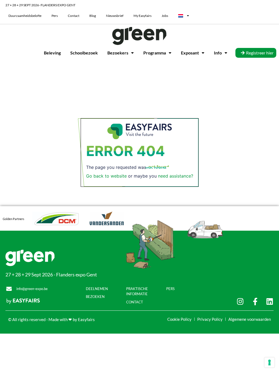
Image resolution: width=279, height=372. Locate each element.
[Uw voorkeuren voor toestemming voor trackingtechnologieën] (269, 362)
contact (73, 16)
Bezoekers (117, 52)
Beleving (52, 52)
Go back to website (106, 176)
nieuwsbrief (114, 16)
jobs (165, 16)
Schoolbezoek (84, 52)
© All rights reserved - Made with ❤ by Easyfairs (51, 319)
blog (92, 16)
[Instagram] (240, 301)
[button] (255, 53)
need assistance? (175, 176)
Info (218, 52)
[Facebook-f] (255, 301)
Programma (154, 52)
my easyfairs (142, 16)
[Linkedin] (270, 301)
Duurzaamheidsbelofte (24, 16)
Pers (54, 16)
